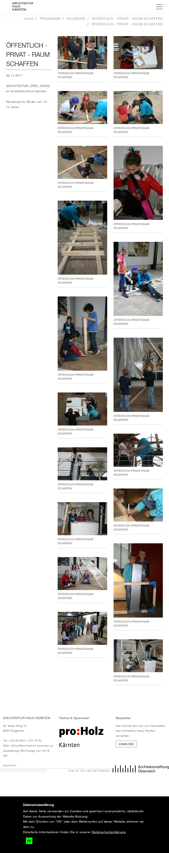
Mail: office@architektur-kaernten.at (28, 745)
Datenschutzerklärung (109, 832)
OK (29, 840)
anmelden (126, 744)
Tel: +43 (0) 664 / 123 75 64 (22, 740)
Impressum (9, 765)
